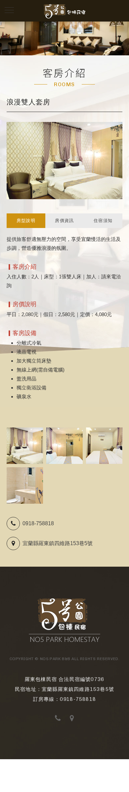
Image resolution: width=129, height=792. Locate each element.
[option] (64, 38)
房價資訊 (64, 220)
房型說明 (26, 220)
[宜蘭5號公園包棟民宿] (64, 640)
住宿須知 (103, 220)
